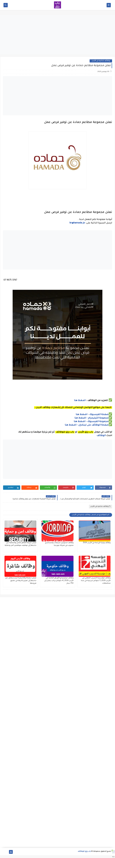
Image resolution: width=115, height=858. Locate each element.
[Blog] (2, 852)
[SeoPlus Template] (113, 851)
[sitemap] (11, 852)
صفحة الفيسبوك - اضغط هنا (92, 414)
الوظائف (101, 435)
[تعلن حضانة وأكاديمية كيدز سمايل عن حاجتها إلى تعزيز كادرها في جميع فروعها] (20, 566)
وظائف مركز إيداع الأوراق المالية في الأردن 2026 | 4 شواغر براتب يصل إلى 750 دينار (58, 580)
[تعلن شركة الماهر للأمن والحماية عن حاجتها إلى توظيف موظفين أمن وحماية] (20, 531)
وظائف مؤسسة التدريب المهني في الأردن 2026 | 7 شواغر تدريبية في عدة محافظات (96, 580)
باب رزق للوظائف (84, 851)
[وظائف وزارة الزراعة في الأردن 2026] (95, 531)
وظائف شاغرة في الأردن (101, 61)
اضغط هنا (80, 400)
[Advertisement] (57, 34)
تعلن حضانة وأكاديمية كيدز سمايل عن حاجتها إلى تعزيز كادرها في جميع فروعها (20, 580)
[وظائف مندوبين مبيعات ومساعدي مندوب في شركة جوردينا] (57, 531)
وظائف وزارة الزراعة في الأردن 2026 (97, 543)
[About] (6, 852)
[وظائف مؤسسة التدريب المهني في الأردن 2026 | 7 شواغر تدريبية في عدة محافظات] (95, 566)
